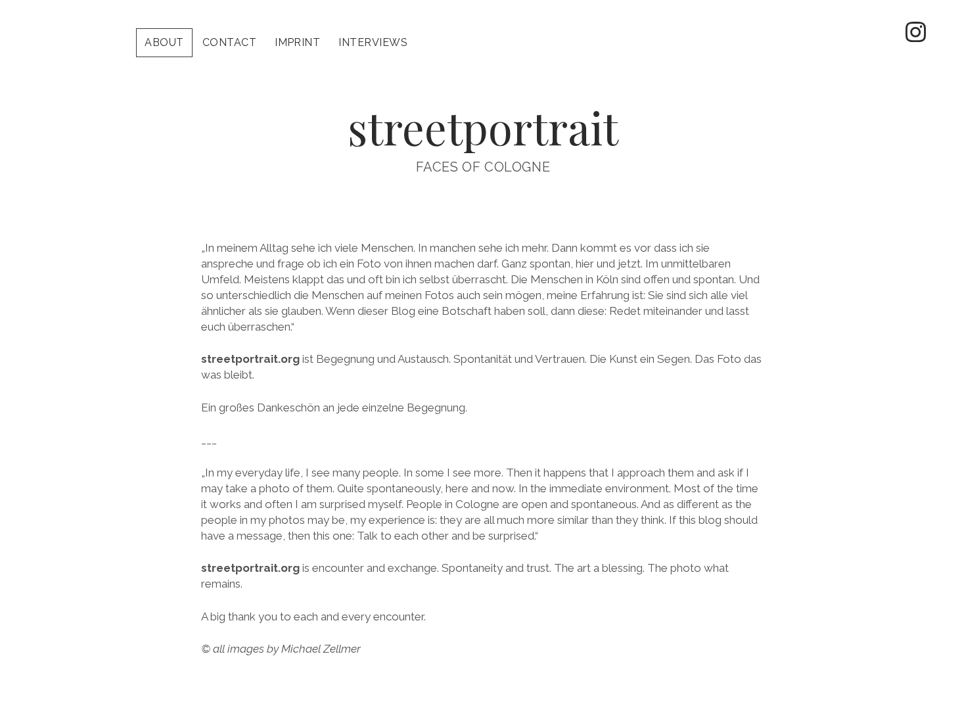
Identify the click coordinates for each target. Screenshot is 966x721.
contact (229, 42)
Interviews (372, 42)
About (164, 42)
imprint (297, 42)
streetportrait (483, 127)
